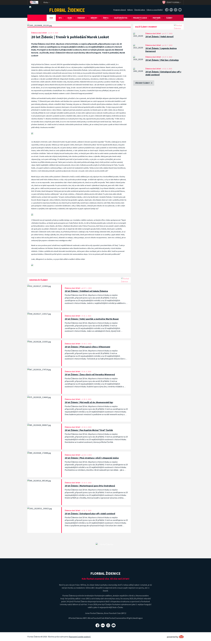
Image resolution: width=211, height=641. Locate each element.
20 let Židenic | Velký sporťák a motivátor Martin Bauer (92, 319)
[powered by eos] (175, 636)
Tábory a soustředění (154, 10)
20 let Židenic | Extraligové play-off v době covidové (163, 73)
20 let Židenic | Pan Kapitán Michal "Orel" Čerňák (89, 430)
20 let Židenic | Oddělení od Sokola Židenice (86, 291)
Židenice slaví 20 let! (153, 33)
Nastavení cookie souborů (80, 636)
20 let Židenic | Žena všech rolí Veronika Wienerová (90, 374)
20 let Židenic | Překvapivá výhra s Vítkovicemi (87, 346)
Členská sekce (139, 10)
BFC (60, 18)
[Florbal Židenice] (67, 9)
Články (169, 18)
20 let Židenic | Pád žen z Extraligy (162, 60)
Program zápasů (119, 10)
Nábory (130, 10)
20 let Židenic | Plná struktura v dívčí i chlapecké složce (92, 457)
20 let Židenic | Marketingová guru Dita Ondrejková (90, 485)
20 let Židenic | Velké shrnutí (159, 36)
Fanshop (81, 18)
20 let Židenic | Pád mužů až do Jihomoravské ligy (89, 402)
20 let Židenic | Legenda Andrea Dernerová (161, 50)
